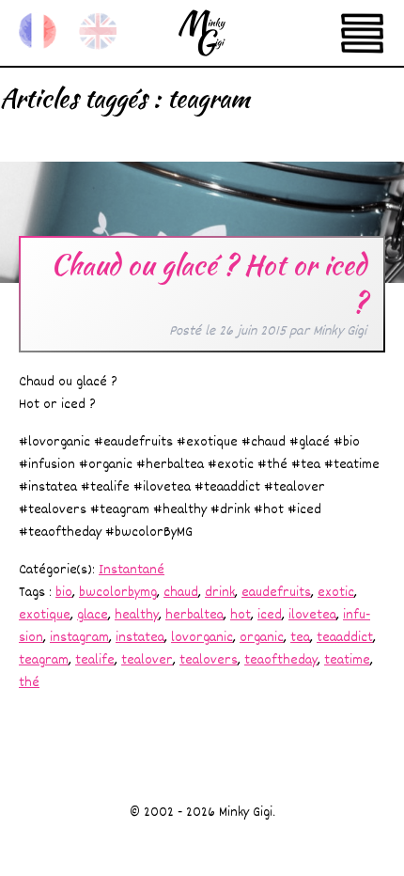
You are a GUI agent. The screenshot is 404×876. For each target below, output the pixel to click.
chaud (180, 592)
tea (300, 638)
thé (29, 683)
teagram (44, 660)
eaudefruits (276, 592)
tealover (147, 660)
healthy (137, 615)
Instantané (131, 570)
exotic (336, 592)
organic (262, 638)
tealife (95, 660)
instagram (79, 638)
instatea (140, 638)
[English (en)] (98, 31)
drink (220, 592)
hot (240, 615)
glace (92, 615)
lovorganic (202, 638)
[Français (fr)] (37, 31)
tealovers (208, 660)
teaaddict (345, 638)
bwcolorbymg (118, 592)
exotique (44, 615)
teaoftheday (281, 660)
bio (63, 592)
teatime (347, 660)
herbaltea (194, 615)
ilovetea (312, 615)
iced (269, 615)
